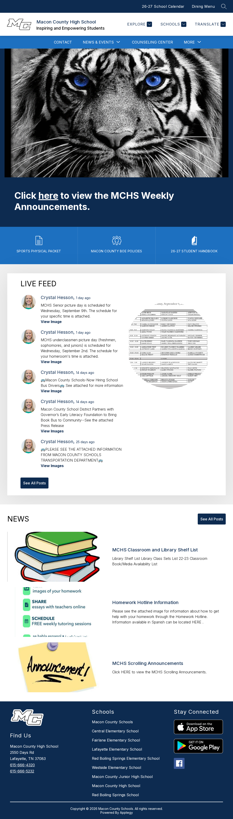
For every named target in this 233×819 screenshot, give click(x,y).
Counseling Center (152, 42)
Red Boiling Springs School (115, 795)
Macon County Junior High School (122, 776)
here (48, 195)
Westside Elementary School (116, 767)
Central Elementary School (115, 731)
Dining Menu (203, 6)
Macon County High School (116, 785)
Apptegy (126, 812)
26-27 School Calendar (163, 6)
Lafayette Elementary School (117, 749)
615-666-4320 (22, 765)
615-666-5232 (22, 771)
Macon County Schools (112, 722)
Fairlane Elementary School (116, 740)
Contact (63, 42)
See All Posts (34, 483)
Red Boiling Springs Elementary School (126, 758)
